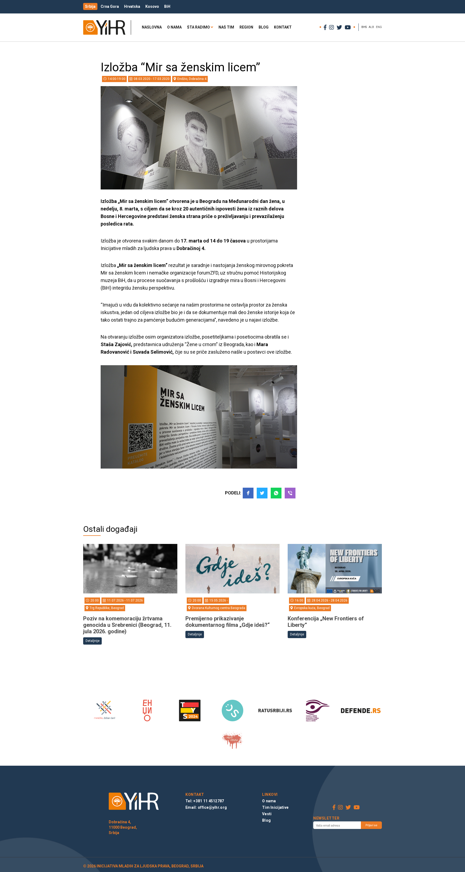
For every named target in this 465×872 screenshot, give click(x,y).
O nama (174, 27)
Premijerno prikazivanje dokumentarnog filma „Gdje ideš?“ (227, 621)
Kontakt (283, 27)
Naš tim (226, 27)
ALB (371, 27)
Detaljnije (93, 641)
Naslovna (152, 27)
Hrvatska (132, 6)
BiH (167, 6)
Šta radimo (198, 27)
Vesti (267, 814)
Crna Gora (110, 6)
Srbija (90, 6)
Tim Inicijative (275, 807)
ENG (379, 27)
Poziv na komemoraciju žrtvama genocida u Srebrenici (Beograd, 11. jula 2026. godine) (127, 625)
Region (246, 27)
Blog (264, 27)
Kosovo (152, 6)
